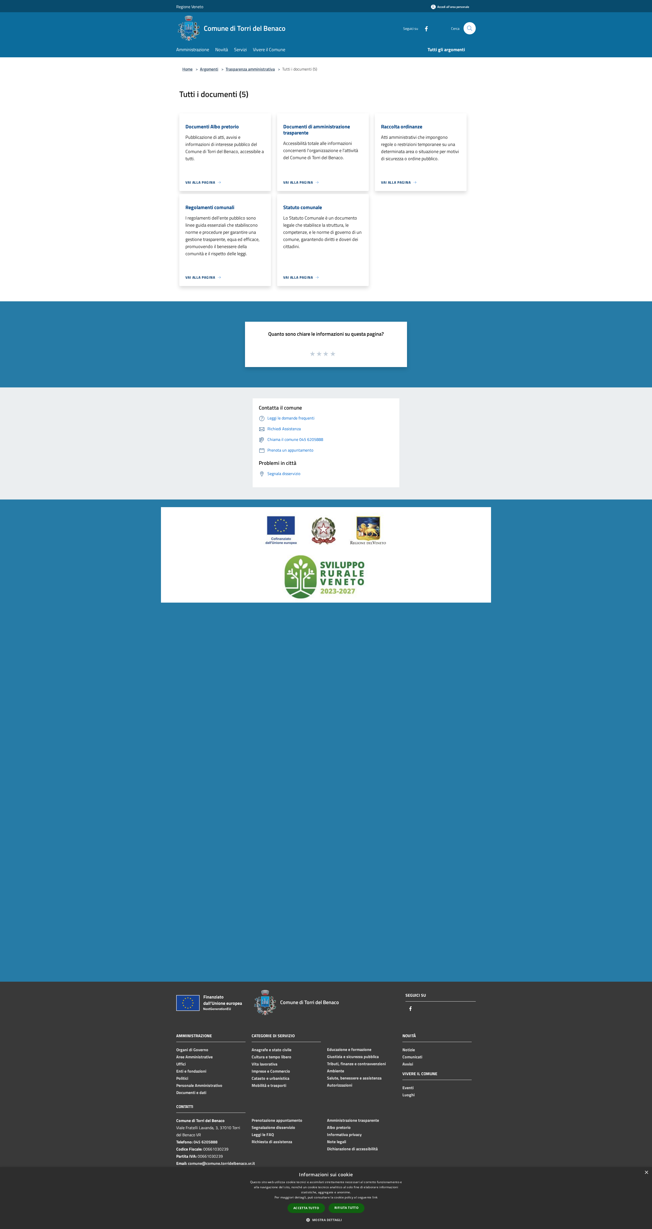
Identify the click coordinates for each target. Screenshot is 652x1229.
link (374, 1197)
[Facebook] (424, 28)
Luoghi (408, 1095)
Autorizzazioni (339, 1085)
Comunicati (412, 1057)
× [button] (646, 1172)
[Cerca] (470, 28)
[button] (326, 1220)
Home (187, 69)
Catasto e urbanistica (270, 1078)
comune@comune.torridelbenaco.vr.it (221, 1163)
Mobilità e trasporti (269, 1085)
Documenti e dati (191, 1092)
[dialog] (326, 1198)
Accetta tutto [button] (306, 1208)
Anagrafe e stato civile (271, 1050)
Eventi (408, 1088)
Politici (182, 1078)
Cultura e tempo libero (271, 1057)
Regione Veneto (189, 7)
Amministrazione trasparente (353, 1120)
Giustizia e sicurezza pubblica (353, 1057)
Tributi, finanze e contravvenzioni (356, 1064)
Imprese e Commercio (271, 1071)
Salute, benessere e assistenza (354, 1078)
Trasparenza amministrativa (250, 69)
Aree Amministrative (194, 1057)
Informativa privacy (344, 1134)
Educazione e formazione (349, 1049)
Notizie (408, 1050)
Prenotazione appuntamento (277, 1120)
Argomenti (209, 69)
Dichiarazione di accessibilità (352, 1149)
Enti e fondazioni (191, 1071)
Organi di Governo (192, 1050)
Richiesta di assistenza (272, 1142)
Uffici (181, 1064)
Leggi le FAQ (263, 1134)
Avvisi (407, 1064)
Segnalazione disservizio (273, 1127)
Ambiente (335, 1071)
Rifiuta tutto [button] (346, 1208)
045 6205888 (206, 1142)
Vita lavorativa (264, 1064)
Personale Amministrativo (199, 1085)
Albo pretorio (339, 1127)
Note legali (336, 1142)
